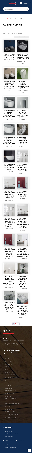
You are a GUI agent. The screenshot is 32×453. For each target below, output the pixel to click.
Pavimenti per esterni (12, 404)
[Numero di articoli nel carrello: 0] (30, 3)
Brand (7, 367)
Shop (8, 18)
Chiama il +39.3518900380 (14, 353)
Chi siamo (8, 361)
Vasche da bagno (10, 391)
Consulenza (9, 369)
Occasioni (8, 364)
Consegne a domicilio (12, 375)
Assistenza (9, 372)
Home (4, 18)
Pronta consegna (11, 377)
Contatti (8, 380)
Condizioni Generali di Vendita (12, 434)
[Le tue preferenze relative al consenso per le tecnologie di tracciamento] (29, 450)
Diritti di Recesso (9, 436)
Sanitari (13, 18)
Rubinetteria (9, 388)
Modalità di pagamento (10, 447)
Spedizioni (7, 445)
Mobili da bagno (10, 412)
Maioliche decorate (11, 417)
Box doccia (8, 409)
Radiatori (8, 396)
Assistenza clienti (9, 431)
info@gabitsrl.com (15, 350)
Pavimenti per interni (12, 399)
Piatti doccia (9, 393)
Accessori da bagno (11, 414)
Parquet (8, 406)
